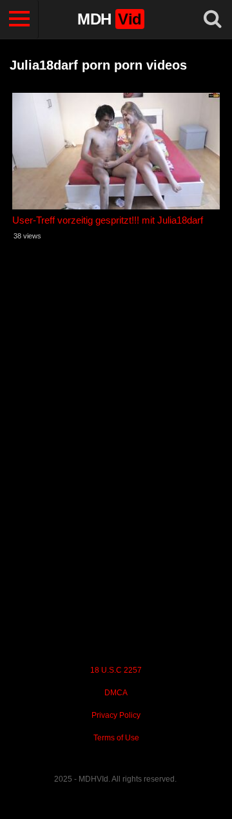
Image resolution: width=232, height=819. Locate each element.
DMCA (116, 692)
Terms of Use (116, 737)
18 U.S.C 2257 (116, 670)
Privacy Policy (116, 715)
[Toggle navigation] (19, 19)
